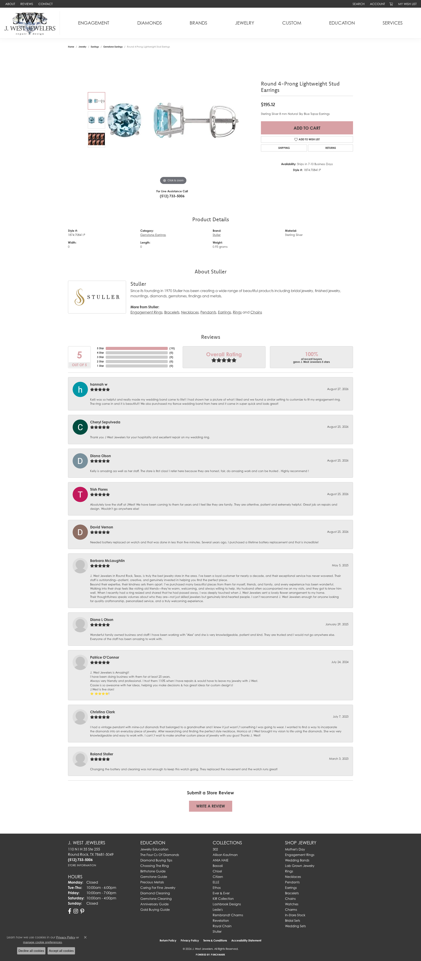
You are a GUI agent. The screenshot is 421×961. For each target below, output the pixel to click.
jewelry (82, 46)
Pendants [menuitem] (292, 882)
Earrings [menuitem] (291, 888)
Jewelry (244, 23)
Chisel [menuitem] (217, 871)
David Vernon (101, 527)
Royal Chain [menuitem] (222, 926)
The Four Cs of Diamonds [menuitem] (159, 855)
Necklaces (190, 312)
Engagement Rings (146, 312)
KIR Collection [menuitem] (223, 898)
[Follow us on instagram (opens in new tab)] (75, 911)
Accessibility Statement (246, 940)
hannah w (98, 384)
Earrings (95, 46)
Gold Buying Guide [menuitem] (155, 909)
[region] (173, 120)
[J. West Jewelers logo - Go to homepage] (31, 23)
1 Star (100, 365)
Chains (256, 312)
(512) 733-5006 (172, 196)
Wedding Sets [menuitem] (295, 926)
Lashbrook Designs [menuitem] (227, 904)
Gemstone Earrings (113, 46)
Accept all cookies (61, 950)
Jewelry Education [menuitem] (154, 849)
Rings (237, 312)
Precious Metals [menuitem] (152, 882)
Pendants (208, 312)
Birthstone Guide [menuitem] (153, 871)
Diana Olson (100, 456)
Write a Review (210, 806)
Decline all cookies (31, 950)
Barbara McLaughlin (107, 560)
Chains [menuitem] (290, 898)
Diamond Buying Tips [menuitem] (156, 860)
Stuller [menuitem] (217, 931)
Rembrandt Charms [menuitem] (228, 915)
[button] (358, 4)
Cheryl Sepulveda (105, 422)
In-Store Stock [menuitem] (295, 915)
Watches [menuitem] (291, 904)
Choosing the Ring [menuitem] (154, 866)
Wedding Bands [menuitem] (297, 860)
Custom (291, 23)
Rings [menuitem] (289, 871)
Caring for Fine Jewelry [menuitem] (157, 888)
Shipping (284, 148)
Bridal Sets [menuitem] (292, 920)
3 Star (100, 357)
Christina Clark (102, 712)
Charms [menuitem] (291, 909)
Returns (330, 148)
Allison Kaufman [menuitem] (225, 855)
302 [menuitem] (215, 849)
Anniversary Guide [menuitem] (154, 904)
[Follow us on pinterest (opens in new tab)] (82, 911)
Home (71, 46)
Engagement (93, 23)
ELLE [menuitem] (216, 882)
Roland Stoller (101, 754)
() (172, 348)
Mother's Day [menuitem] (295, 849)
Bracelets (171, 312)
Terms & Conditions (215, 940)
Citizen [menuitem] (218, 877)
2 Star (100, 361)
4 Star (100, 352)
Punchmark (218, 954)
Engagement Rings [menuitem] (299, 855)
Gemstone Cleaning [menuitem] (156, 898)
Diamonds (149, 23)
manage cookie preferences (42, 942)
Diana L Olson (101, 619)
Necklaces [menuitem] (293, 877)
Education (342, 23)
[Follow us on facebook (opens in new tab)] (69, 911)
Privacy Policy (190, 940)
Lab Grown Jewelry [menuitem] (299, 866)
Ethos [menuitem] (217, 888)
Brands (198, 23)
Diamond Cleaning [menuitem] (155, 893)
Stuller (217, 235)
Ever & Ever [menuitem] (221, 893)
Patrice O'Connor (104, 657)
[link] (9, 4)
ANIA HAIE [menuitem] (220, 860)
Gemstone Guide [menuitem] (153, 877)
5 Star (100, 348)
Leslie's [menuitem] (218, 909)
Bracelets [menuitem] (292, 893)
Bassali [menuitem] (218, 866)
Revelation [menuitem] (221, 920)
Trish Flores (99, 489)
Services (393, 23)
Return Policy (168, 940)
